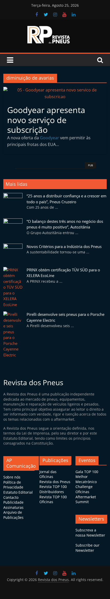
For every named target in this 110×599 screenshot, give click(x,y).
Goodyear (49, 138)
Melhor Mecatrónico (86, 479)
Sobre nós (11, 477)
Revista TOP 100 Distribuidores (53, 489)
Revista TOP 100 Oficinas (53, 499)
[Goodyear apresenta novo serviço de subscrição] (55, 90)
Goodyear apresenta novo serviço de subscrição (46, 119)
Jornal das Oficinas (48, 474)
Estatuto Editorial (18, 492)
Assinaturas (13, 507)
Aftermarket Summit (85, 499)
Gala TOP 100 (86, 471)
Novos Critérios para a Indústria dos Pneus (64, 246)
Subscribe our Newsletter (87, 548)
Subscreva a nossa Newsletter (90, 533)
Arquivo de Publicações (13, 515)
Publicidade (13, 502)
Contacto (10, 497)
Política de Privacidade (13, 485)
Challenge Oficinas (84, 489)
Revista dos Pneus (54, 481)
